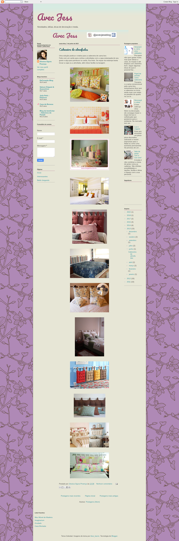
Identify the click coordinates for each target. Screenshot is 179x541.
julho (131, 246)
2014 (129, 225)
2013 (129, 229)
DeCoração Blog (46, 80)
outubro (132, 237)
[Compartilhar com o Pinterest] (69, 487)
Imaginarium (39, 520)
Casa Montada (40, 526)
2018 (129, 215)
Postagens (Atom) (93, 502)
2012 (129, 278)
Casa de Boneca (46, 104)
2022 (129, 212)
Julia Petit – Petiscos (44, 96)
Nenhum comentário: (104, 484)
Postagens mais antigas (109, 496)
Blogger (114, 536)
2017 (129, 219)
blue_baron (95, 536)
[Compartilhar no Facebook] (67, 487)
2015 (129, 222)
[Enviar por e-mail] (60, 487)
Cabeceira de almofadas (73, 49)
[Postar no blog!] (62, 487)
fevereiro (132, 269)
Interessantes (42, 176)
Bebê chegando (43, 180)
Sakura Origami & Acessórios (47, 88)
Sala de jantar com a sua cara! (137, 154)
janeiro (132, 274)
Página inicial (90, 496)
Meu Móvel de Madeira (43, 517)
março (131, 266)
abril (131, 262)
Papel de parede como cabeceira (138, 77)
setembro (132, 240)
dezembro (133, 231)
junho (131, 249)
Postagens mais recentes (70, 496)
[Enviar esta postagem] (116, 484)
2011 (129, 282)
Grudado (38, 523)
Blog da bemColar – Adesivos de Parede (47, 113)
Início (39, 173)
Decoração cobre (138, 101)
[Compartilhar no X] (65, 487)
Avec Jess (54, 17)
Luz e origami (137, 128)
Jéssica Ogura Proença (46, 63)
